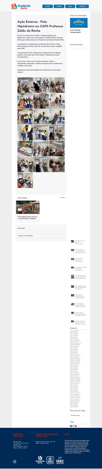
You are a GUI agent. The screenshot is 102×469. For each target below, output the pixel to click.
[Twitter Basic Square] (73, 426)
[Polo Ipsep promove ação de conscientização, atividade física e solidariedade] (28, 207)
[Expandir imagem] (25, 85)
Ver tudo (62, 197)
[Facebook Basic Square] (71, 426)
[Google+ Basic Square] (76, 426)
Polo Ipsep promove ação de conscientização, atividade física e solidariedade (27, 217)
